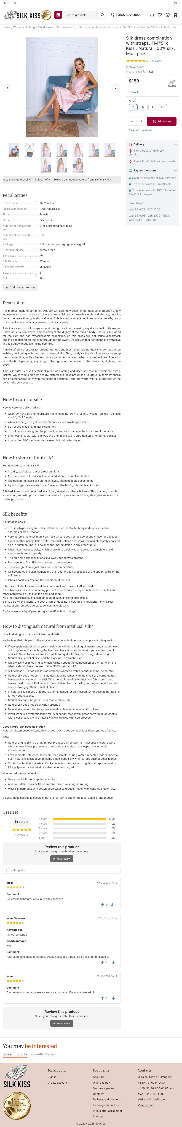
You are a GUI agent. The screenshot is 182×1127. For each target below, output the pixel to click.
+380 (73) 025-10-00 (151, 1082)
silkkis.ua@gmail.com (151, 1099)
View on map (146, 1105)
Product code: (134, 71)
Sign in (52, 1077)
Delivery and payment (106, 1099)
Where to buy (101, 1082)
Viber (169, 1088)
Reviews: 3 (157, 61)
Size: (132, 101)
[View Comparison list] (152, 15)
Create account (57, 1082)
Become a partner (104, 1088)
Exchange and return (106, 1105)
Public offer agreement (107, 1110)
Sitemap (98, 1116)
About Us (99, 1077)
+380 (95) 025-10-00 (151, 1088)
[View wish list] (159, 15)
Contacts (98, 1094)
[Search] (102, 15)
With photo (18, 870)
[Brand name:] (172, 83)
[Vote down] (113, 962)
